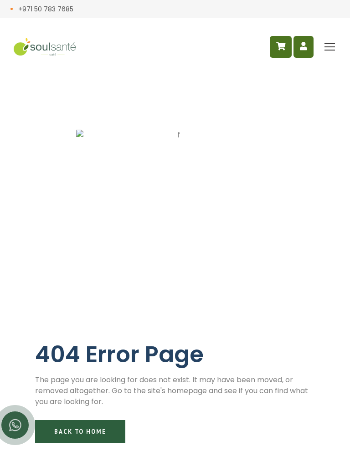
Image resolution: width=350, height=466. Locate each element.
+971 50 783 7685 (45, 9)
